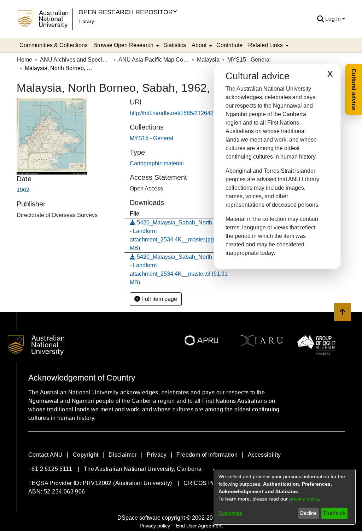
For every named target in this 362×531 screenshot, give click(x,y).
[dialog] (284, 496)
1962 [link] (23, 190)
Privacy (157, 455)
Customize (230, 513)
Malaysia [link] (208, 60)
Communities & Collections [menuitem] (53, 45)
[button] (320, 19)
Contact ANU (45, 455)
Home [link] (24, 60)
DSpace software (138, 518)
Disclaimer (123, 455)
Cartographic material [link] (157, 163)
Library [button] (86, 21)
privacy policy (304, 499)
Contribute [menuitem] (229, 45)
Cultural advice (354, 89)
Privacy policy (155, 526)
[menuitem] (125, 45)
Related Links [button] (265, 45)
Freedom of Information (207, 455)
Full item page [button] (158, 299)
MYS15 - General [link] (249, 60)
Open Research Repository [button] (127, 12)
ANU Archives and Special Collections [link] (75, 60)
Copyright (86, 455)
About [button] (199, 45)
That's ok (334, 513)
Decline (308, 513)
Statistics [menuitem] (174, 45)
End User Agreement (199, 526)
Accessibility (264, 455)
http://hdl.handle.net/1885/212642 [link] (172, 113)
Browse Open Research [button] (123, 45)
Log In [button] (333, 19)
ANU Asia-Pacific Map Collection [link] (153, 60)
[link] (151, 138)
